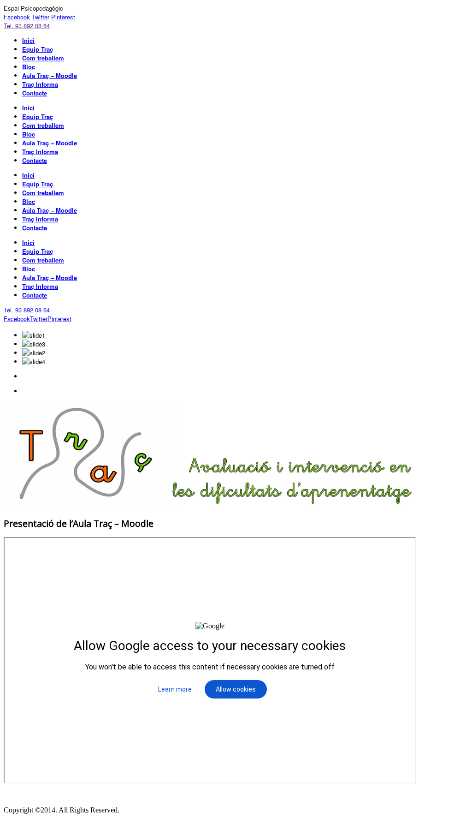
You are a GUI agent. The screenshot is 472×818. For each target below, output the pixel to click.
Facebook (17, 16)
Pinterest (63, 16)
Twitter (40, 16)
